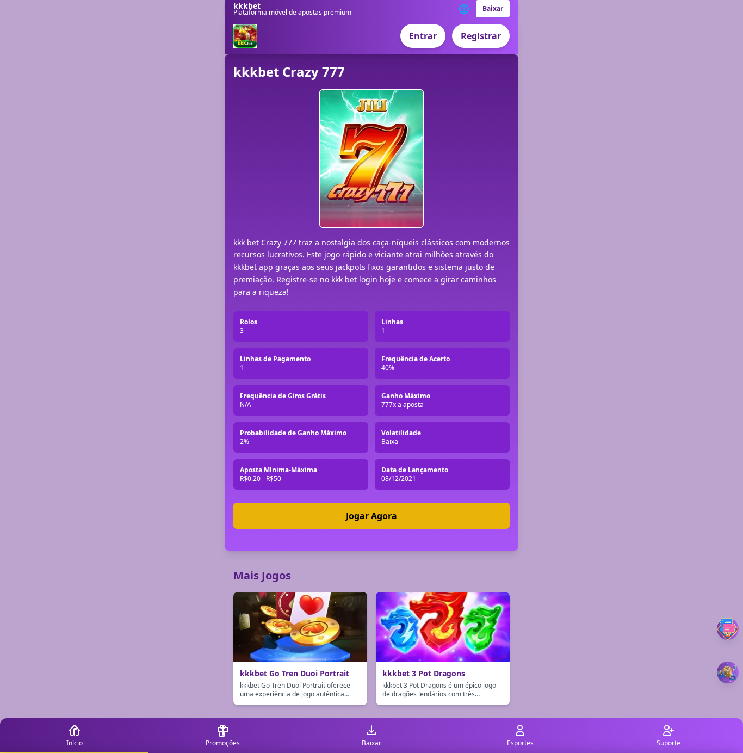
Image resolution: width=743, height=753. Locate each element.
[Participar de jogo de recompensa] (728, 672)
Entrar (423, 36)
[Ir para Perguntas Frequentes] (728, 629)
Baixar (492, 8)
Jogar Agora (371, 516)
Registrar (481, 36)
